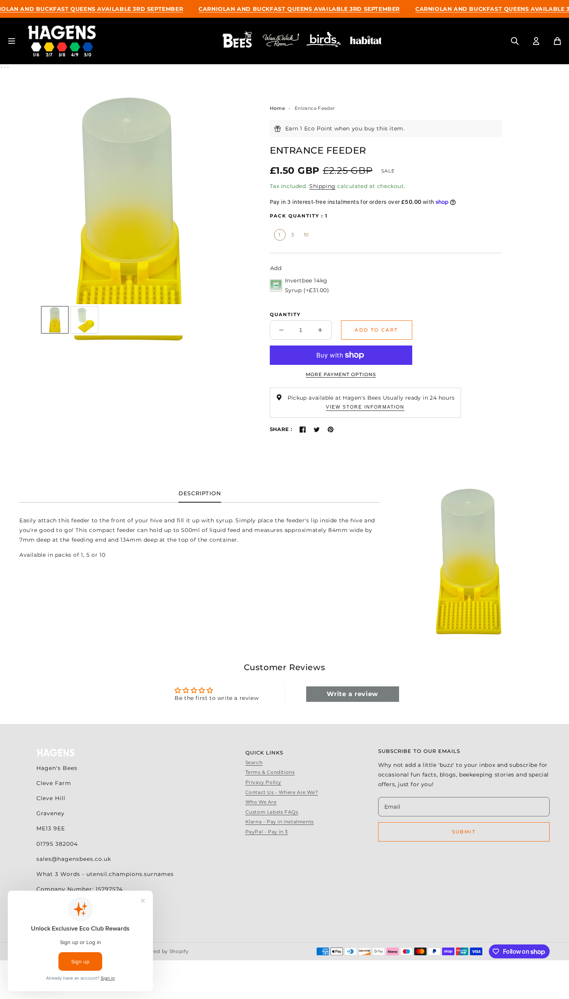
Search (254, 762)
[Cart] (557, 41)
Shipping (322, 186)
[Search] (515, 41)
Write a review (352, 694)
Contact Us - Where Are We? (281, 792)
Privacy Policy (263, 782)
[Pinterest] (330, 429)
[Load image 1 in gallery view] (55, 320)
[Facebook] (303, 429)
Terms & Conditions (270, 772)
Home (277, 108)
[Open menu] (11, 41)
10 (306, 235)
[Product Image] (128, 219)
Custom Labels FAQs (271, 812)
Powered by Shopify (163, 951)
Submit (464, 832)
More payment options (341, 374)
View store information (365, 407)
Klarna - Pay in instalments (279, 822)
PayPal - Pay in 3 (266, 832)
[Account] (536, 41)
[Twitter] (317, 429)
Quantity (285, 314)
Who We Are (261, 802)
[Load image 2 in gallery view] (84, 320)
